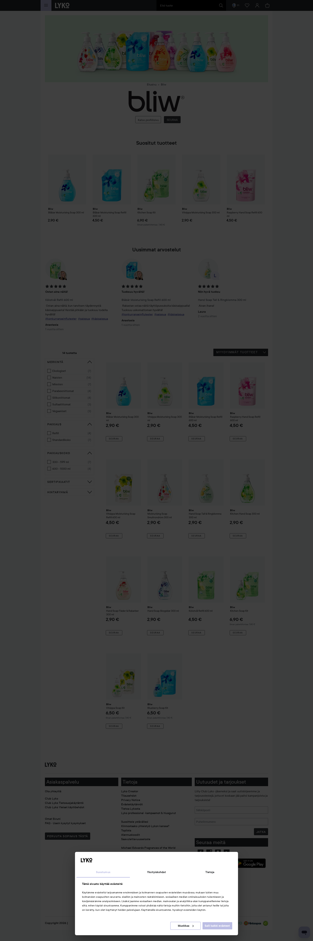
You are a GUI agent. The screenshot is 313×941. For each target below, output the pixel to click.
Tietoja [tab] (209, 872)
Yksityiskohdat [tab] (156, 872)
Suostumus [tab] (103, 872)
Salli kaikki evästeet (217, 925)
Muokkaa (183, 925)
